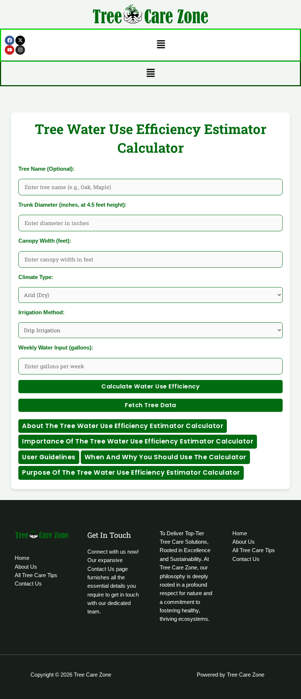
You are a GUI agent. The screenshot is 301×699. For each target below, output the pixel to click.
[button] (160, 45)
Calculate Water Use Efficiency (150, 386)
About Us (26, 567)
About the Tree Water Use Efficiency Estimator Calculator (122, 425)
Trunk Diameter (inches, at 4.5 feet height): (72, 205)
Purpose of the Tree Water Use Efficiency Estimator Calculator (131, 472)
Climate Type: (35, 277)
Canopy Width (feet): (44, 241)
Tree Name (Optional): (46, 169)
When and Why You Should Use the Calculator (165, 457)
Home (22, 558)
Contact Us (28, 584)
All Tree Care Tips (36, 575)
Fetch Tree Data (150, 405)
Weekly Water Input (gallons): (55, 348)
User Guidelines (49, 457)
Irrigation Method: (41, 312)
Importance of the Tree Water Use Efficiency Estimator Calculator (137, 441)
